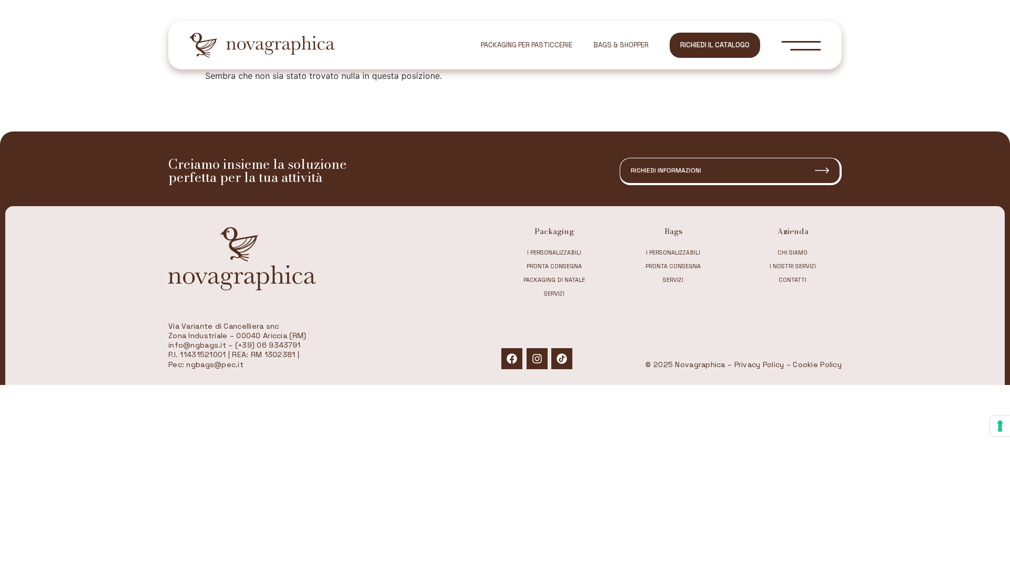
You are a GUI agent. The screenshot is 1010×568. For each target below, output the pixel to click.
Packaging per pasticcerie (526, 44)
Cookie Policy (817, 364)
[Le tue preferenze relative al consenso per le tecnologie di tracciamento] (1000, 426)
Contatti (792, 279)
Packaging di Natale (554, 279)
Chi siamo (792, 252)
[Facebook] (511, 358)
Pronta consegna (554, 266)
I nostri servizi (793, 266)
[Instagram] (537, 358)
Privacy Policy (759, 364)
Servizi (554, 293)
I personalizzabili (554, 252)
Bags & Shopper (621, 44)
